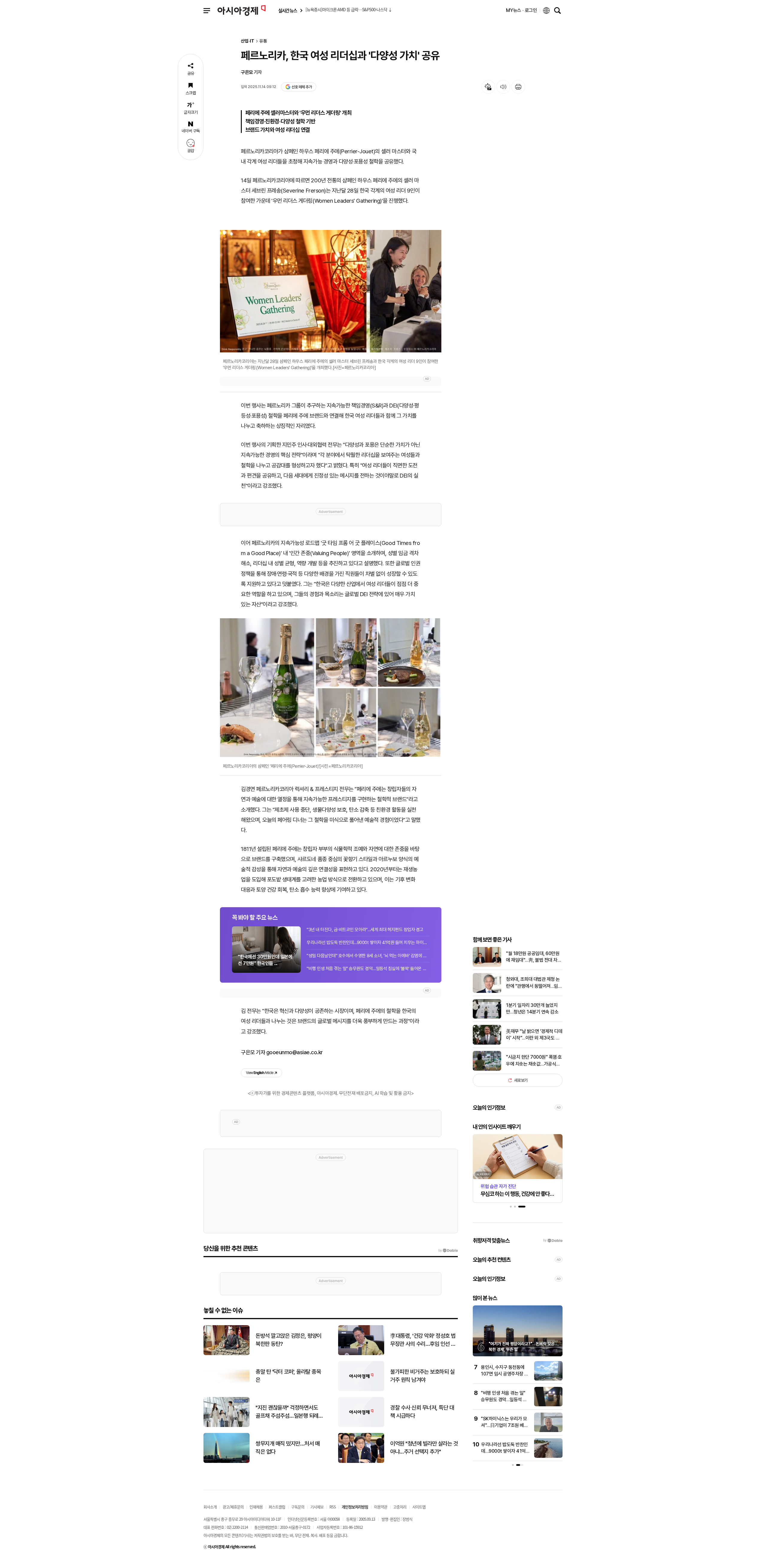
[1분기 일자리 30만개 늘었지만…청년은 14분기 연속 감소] (487, 1017)
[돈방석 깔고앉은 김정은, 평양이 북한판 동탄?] (226, 1354)
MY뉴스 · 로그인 (521, 10)
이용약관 (380, 1507)
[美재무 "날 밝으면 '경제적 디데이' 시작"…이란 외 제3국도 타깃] (487, 1043)
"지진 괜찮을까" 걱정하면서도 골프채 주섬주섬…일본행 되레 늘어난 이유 (287, 1412)
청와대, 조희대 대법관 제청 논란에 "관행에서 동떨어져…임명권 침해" (534, 983)
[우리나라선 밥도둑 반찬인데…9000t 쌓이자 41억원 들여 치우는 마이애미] (548, 1456)
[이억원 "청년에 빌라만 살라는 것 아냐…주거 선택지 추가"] (361, 1461)
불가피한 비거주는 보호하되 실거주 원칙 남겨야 (422, 1375)
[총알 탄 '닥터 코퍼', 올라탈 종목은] (226, 1389)
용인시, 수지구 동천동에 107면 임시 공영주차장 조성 (504, 1374)
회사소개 (210, 1507)
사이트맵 (418, 1507)
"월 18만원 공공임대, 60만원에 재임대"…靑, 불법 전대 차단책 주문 (533, 957)
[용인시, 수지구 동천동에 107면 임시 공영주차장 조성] (548, 1379)
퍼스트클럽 (277, 1507)
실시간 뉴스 (287, 10)
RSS (332, 1507)
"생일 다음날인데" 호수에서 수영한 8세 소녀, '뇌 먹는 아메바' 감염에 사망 (368, 955)
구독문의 (297, 1507)
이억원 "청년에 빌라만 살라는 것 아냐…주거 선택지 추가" (424, 1447)
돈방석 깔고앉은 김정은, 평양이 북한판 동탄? (288, 1339)
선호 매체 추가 (301, 87)
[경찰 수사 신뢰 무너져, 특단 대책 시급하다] (361, 1425)
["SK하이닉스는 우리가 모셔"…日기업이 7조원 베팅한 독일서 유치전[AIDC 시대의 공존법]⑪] (548, 1430)
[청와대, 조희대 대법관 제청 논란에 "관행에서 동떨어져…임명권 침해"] (487, 991)
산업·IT (247, 41)
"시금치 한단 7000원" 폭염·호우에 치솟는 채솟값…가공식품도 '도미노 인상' (534, 1060)
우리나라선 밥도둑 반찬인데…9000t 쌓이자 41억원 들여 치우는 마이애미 (368, 942)
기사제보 (316, 1507)
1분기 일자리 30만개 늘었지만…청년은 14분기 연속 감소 (532, 1008)
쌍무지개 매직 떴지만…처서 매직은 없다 (288, 1447)
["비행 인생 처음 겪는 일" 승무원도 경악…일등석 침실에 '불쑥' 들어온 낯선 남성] (548, 1405)
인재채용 (256, 1507)
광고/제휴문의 (233, 1507)
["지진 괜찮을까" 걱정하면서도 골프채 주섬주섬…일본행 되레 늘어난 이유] (226, 1425)
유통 (263, 41)
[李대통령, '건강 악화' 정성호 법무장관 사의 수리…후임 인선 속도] (361, 1354)
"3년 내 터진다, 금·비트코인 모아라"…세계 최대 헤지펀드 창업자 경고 (365, 929)
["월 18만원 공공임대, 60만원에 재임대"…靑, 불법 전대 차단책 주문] (487, 965)
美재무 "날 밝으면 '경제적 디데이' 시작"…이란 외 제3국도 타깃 (534, 1035)
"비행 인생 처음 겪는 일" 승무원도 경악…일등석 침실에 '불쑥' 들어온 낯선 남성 (368, 968)
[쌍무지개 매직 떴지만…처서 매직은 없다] (226, 1461)
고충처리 (399, 1507)
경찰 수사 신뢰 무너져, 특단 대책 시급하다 (422, 1411)
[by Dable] (448, 1250)
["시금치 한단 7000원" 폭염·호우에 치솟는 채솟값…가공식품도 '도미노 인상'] (487, 1069)
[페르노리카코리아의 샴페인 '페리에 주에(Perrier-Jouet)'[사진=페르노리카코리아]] (330, 687)
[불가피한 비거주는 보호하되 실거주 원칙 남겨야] (361, 1389)
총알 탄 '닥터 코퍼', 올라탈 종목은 (288, 1375)
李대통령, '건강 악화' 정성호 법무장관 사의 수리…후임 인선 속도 (423, 1340)
